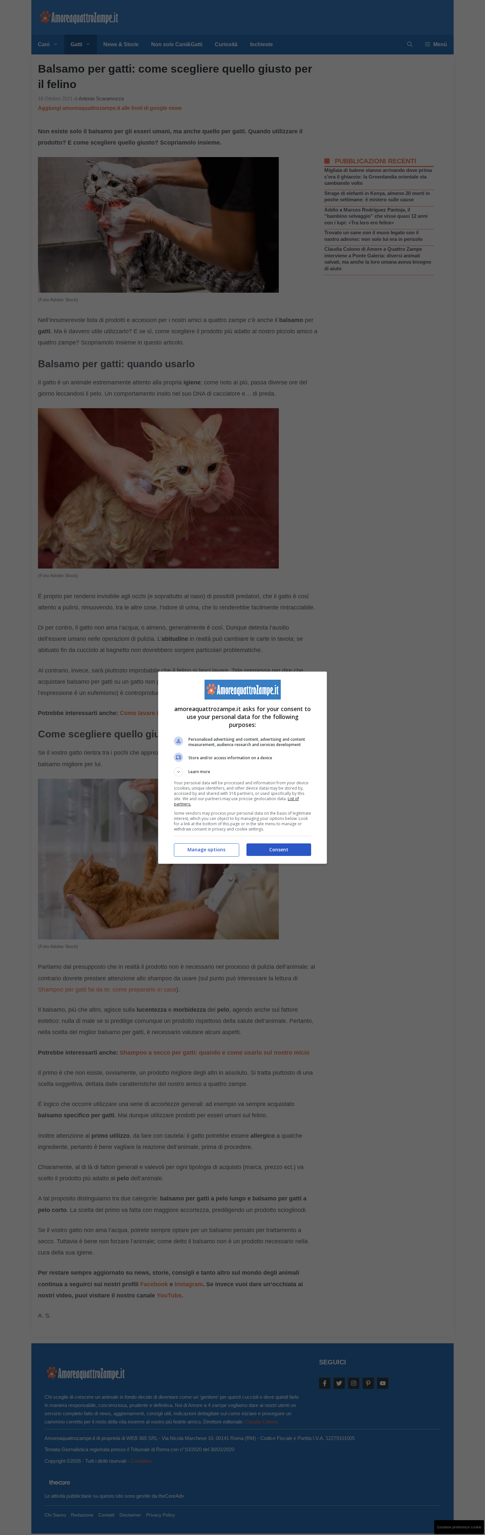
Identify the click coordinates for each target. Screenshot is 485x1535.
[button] (242, 771)
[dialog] (242, 767)
